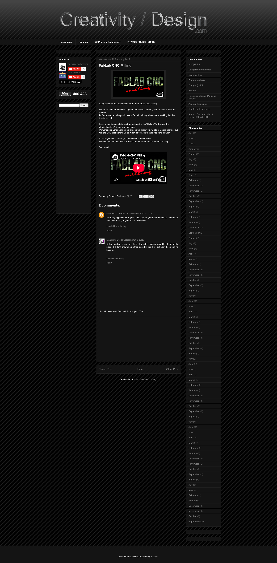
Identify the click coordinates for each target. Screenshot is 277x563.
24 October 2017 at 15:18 (132, 240)
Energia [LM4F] (196, 85)
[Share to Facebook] (149, 196)
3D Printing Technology (108, 42)
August (192, 154)
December (194, 185)
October (193, 196)
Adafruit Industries (198, 104)
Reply (109, 230)
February (193, 180)
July (191, 133)
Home (139, 369)
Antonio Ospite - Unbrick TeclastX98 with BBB (201, 115)
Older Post (172, 369)
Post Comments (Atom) (145, 379)
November (194, 191)
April (191, 175)
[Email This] (140, 196)
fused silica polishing (116, 226)
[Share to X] (146, 196)
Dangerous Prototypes (200, 69)
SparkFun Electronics (199, 109)
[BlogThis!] (143, 196)
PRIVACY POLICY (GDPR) (141, 42)
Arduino (192, 90)
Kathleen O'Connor (115, 213)
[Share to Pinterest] (152, 196)
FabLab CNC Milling (115, 65)
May (191, 138)
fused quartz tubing (115, 258)
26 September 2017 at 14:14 (139, 213)
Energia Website (197, 80)
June (191, 164)
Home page (66, 42)
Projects (83, 42)
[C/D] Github (195, 64)
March (192, 212)
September (194, 201)
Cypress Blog (195, 75)
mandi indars (113, 240)
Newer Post (105, 369)
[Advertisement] (138, 339)
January (193, 149)
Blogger (154, 556)
